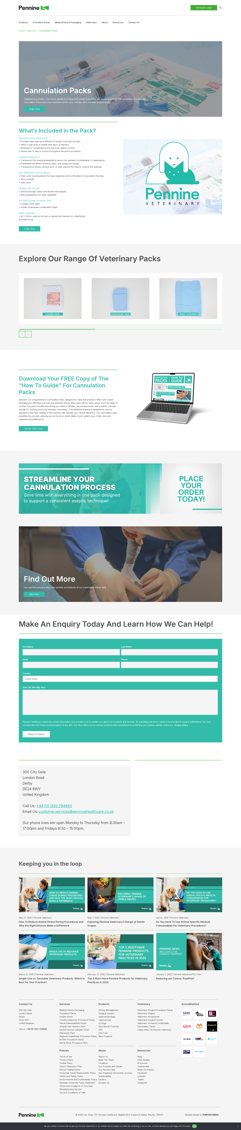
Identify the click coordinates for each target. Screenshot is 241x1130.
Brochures (142, 1063)
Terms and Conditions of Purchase (76, 1086)
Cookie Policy (65, 1063)
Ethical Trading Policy (69, 1069)
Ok (194, 1126)
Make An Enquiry (145, 1069)
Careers (102, 1079)
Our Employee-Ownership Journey (115, 1073)
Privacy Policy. (181, 725)
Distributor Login (204, 7)
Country (27, 673)
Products (23, 22)
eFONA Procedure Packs (71, 1039)
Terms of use (65, 1056)
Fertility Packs (66, 1016)
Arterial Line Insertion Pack (72, 1026)
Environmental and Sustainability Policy (78, 1079)
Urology (102, 1023)
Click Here (34, 594)
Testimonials (143, 1066)
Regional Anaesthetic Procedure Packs (78, 1036)
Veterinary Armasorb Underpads (153, 1023)
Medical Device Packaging (68, 22)
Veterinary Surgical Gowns (150, 1020)
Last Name (126, 646)
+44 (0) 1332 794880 (54, 806)
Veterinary (91, 22)
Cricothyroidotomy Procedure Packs (76, 1020)
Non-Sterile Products (109, 1026)
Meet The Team (106, 1060)
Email (25, 659)
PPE (101, 1030)
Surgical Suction (106, 1013)
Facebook (142, 1073)
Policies (64, 1050)
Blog (139, 1056)
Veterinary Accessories (148, 1016)
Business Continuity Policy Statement (77, 1083)
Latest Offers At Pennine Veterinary (154, 1030)
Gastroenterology (107, 1016)
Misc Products (105, 1036)
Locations (103, 1063)
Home (22, 30)
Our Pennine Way (107, 1069)
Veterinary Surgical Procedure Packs (155, 1010)
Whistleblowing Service (70, 1089)
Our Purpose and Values (110, 1066)
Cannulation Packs (146, 1026)
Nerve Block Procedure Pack (73, 1043)
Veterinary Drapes (146, 1013)
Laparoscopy (105, 1020)
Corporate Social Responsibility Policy (77, 1073)
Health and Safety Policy (71, 1076)
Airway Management (108, 1010)
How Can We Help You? (34, 687)
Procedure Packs (67, 1013)
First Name (28, 646)
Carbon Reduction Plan (70, 1066)
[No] (238, 1126)
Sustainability (105, 1076)
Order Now (34, 109)
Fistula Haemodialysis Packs (72, 1023)
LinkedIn (141, 1076)
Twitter (140, 1079)
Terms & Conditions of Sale (72, 1092)
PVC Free (103, 1033)
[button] (22, 334)
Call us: (33, 1029)
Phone (124, 659)
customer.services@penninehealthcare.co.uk (76, 811)
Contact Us (133, 22)
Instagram (142, 1083)
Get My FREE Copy (33, 428)
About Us (103, 1056)
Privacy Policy (66, 1060)
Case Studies (143, 1060)
